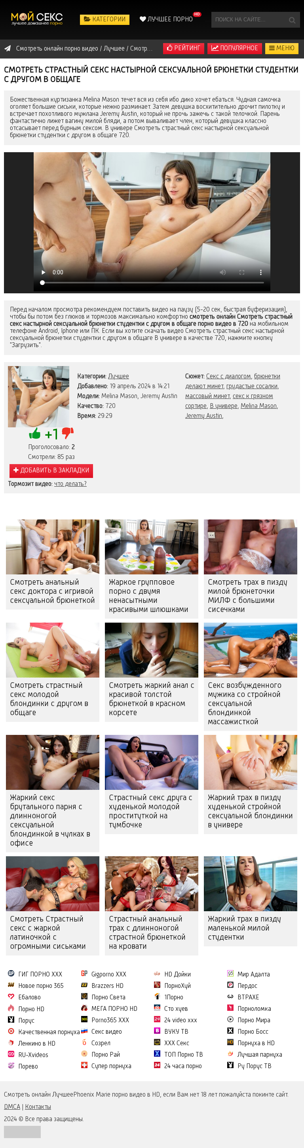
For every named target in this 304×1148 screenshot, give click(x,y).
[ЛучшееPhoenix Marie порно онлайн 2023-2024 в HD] (37, 20)
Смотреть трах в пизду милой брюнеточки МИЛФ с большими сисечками (247, 596)
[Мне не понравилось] (68, 433)
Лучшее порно (169, 20)
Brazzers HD (107, 986)
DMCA (12, 1107)
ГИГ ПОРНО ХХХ (40, 975)
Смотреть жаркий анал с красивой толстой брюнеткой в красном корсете (151, 699)
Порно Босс (253, 1032)
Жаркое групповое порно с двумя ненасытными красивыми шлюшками (148, 596)
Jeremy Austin (203, 416)
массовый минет (207, 396)
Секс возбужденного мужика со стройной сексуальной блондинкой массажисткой (244, 704)
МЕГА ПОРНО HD (114, 1009)
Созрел (100, 1043)
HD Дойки (177, 975)
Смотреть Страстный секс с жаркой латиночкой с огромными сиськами (48, 933)
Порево (28, 1067)
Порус (26, 1021)
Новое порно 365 (41, 986)
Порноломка (254, 1009)
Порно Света (108, 998)
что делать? (70, 484)
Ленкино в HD (36, 1044)
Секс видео (106, 1032)
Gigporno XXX (108, 975)
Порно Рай (105, 1055)
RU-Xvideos (33, 1055)
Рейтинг (186, 48)
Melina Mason (259, 406)
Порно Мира (254, 1021)
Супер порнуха (111, 1066)
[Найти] (292, 20)
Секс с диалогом (228, 377)
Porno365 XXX (110, 1021)
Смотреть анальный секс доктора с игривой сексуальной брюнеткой (52, 592)
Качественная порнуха (49, 1032)
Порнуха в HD (256, 1043)
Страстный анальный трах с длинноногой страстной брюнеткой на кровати (147, 933)
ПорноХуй (177, 986)
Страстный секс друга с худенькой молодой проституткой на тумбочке (150, 811)
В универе (224, 406)
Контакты (38, 1107)
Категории (108, 20)
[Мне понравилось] (35, 433)
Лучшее (118, 377)
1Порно (173, 998)
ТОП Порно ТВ (183, 1055)
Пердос (247, 986)
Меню (284, 48)
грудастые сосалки (251, 386)
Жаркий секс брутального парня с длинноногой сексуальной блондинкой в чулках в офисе (50, 821)
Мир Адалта (254, 975)
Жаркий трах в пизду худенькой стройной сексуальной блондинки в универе (250, 811)
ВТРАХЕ (248, 998)
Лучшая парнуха (260, 1055)
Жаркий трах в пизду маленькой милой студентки (244, 929)
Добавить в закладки (54, 471)
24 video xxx (180, 1021)
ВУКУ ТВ (176, 1032)
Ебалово (29, 998)
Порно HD (31, 1009)
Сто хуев (176, 1009)
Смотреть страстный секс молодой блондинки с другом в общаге (49, 699)
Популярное (238, 48)
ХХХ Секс (176, 1043)
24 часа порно (183, 1066)
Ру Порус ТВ (255, 1066)
